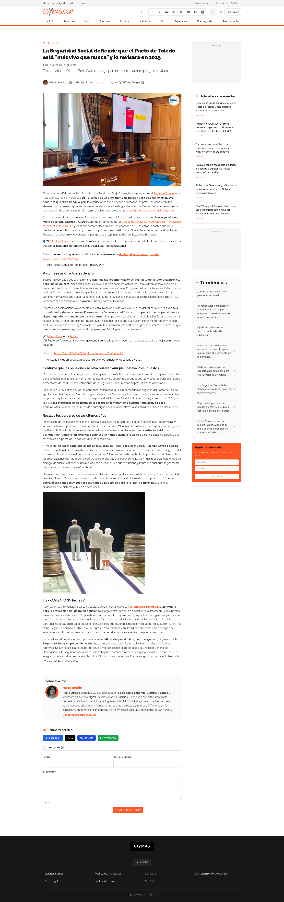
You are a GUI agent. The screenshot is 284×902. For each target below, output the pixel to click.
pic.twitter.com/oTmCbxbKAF (105, 353)
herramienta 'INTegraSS (144, 606)
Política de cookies (106, 881)
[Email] (188, 12)
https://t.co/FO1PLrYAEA (70, 353)
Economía (105, 21)
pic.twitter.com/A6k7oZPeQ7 (60, 258)
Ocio (163, 21)
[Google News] (202, 12)
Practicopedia (230, 21)
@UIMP (123, 254)
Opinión (50, 21)
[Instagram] (173, 12)
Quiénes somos (202, 3)
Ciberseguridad (205, 21)
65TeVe (234, 3)
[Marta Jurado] (45, 82)
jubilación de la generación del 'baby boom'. (150, 210)
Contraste (233, 12)
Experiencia (181, 21)
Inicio (45, 65)
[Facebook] (152, 12)
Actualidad (145, 21)
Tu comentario (49, 772)
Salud (87, 21)
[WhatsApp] (195, 12)
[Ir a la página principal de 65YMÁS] (58, 12)
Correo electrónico (122, 757)
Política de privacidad (108, 873)
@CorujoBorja (54, 336)
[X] (159, 12)
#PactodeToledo (60, 241)
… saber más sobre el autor (79, 714)
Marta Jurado (57, 82)
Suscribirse (217, 476)
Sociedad (125, 21)
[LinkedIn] (166, 12)
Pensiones (69, 21)
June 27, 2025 (97, 264)
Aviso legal (51, 881)
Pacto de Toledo (164, 193)
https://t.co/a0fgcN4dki (144, 254)
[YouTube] (181, 12)
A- (213, 12)
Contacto (150, 873)
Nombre (46, 757)
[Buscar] (142, 12)
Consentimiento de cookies (211, 873)
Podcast (220, 3)
